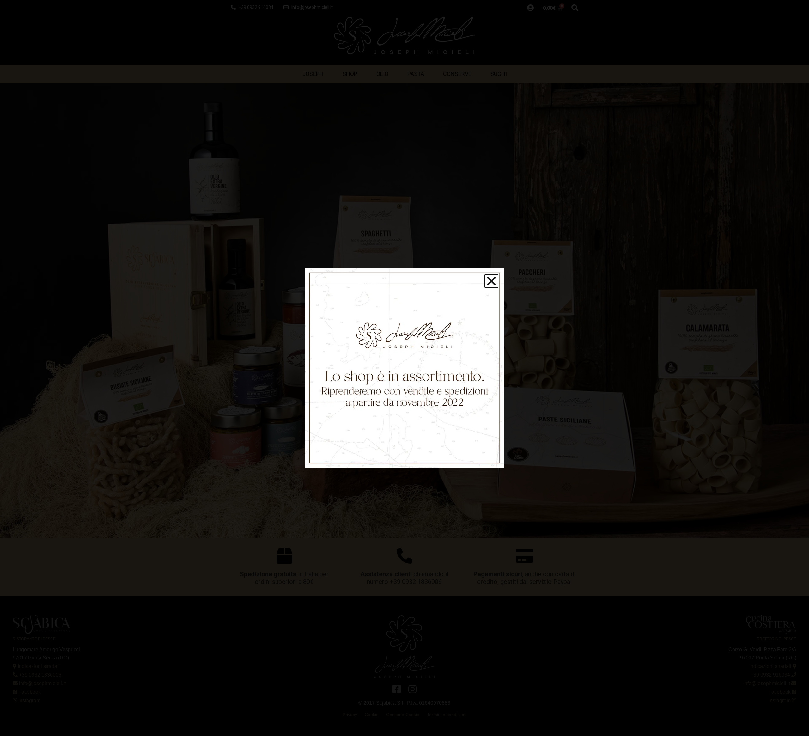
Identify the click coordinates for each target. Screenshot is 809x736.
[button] (491, 281)
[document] (404, 368)
